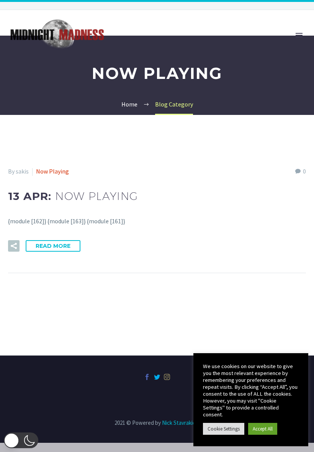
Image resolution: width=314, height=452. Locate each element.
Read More (53, 245)
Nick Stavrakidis (181, 422)
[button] (21, 440)
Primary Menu (299, 35)
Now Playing (52, 171)
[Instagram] (167, 377)
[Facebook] (147, 377)
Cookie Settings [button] (224, 429)
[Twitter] (157, 377)
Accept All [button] (263, 429)
